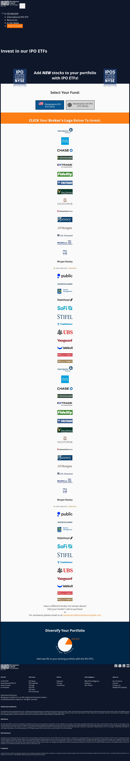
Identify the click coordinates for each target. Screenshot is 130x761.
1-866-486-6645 (17, 754)
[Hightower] (65, 203)
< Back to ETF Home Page (10, 13)
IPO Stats (32, 689)
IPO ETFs (3, 677)
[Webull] (65, 348)
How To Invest (15, 25)
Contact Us (116, 685)
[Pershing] (65, 268)
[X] (120, 666)
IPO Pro (59, 677)
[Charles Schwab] (65, 144)
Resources (12, 20)
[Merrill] (65, 243)
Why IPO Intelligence (92, 681)
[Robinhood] (65, 301)
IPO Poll (31, 687)
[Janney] (65, 221)
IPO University (34, 692)
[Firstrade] (65, 184)
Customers (61, 685)
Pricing (59, 683)
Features (60, 681)
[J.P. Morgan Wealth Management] (65, 228)
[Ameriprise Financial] (65, 132)
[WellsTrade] (65, 354)
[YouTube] (128, 666)
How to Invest (6, 685)
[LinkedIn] (124, 666)
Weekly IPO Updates (120, 687)
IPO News (32, 681)
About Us (115, 677)
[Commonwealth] (65, 158)
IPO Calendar (33, 683)
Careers (115, 683)
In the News (13, 22)
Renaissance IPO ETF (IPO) (52, 105)
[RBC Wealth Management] (65, 293)
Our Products (117, 681)
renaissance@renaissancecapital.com (82, 615)
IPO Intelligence (89, 677)
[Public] (65, 277)
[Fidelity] (65, 175)
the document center (104, 753)
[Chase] (65, 150)
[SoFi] (65, 309)
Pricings (31, 685)
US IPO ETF (4, 681)
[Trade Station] (65, 324)
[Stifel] (65, 318)
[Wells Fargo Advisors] (65, 361)
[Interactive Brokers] (65, 211)
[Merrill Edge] (65, 255)
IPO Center (32, 677)
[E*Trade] (65, 166)
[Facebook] (116, 666)
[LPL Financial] (65, 235)
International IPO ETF (17, 17)
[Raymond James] (65, 283)
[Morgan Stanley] (65, 262)
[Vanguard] (65, 341)
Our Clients (89, 685)
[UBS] (65, 334)
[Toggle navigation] (22, 6)
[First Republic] (65, 193)
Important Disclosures (9, 695)
